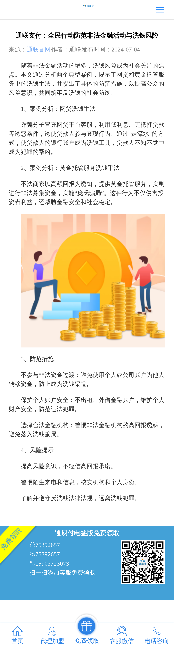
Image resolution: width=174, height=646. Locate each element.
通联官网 (39, 49)
